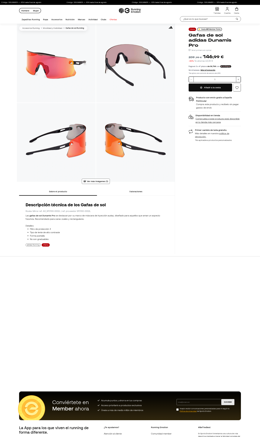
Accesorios (56, 19)
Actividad (93, 19)
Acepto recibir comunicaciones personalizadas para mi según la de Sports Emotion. (204, 410)
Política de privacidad (188, 411)
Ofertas (113, 19)
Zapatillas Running (31, 19)
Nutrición (70, 19)
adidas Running (33, 245)
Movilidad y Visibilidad (52, 28)
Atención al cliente (113, 433)
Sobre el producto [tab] (58, 191)
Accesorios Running (31, 28)
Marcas (81, 19)
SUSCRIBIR (228, 402)
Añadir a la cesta (212, 87)
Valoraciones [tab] (135, 191)
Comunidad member (161, 433)
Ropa (45, 19)
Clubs (103, 19)
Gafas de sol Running (75, 28)
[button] (215, 119)
